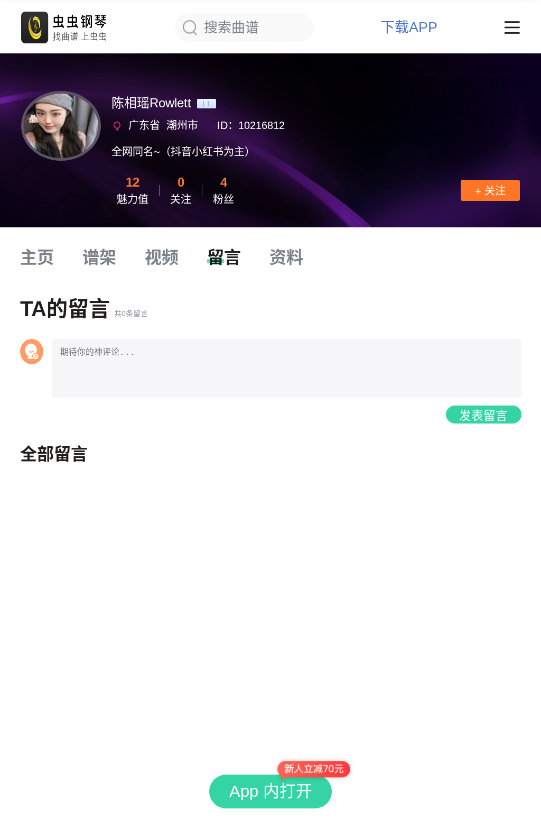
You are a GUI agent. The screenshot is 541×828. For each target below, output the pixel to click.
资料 (286, 257)
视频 (162, 257)
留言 (224, 257)
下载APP (408, 28)
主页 (37, 257)
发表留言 (483, 415)
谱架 (99, 257)
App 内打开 (270, 791)
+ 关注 (490, 191)
